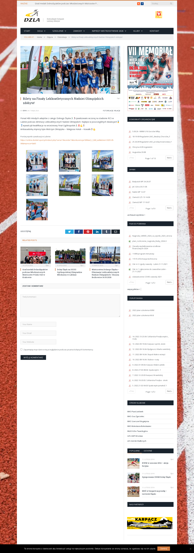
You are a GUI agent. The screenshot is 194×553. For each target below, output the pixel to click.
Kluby (136, 31)
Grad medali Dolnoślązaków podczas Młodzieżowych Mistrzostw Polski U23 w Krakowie (67, 3)
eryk (25, 111)
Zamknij (163, 548)
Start (27, 31)
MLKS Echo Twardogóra (137, 431)
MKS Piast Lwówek (135, 411)
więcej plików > (133, 289)
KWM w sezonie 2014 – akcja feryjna (155, 464)
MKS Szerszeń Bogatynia (138, 421)
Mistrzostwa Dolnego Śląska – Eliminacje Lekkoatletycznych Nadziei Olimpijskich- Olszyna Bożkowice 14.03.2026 (105, 273)
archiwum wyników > (136, 215)
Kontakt (154, 31)
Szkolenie (58, 31)
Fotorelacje (108, 111)
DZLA (40, 31)
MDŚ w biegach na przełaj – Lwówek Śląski (154, 492)
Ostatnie (148, 450)
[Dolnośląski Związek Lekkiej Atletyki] (44, 16)
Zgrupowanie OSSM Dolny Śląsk (156, 477)
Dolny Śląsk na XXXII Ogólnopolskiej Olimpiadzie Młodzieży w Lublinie (69, 272)
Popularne (134, 450)
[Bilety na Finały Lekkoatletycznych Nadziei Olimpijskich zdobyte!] (70, 70)
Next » (169, 158)
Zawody (77, 31)
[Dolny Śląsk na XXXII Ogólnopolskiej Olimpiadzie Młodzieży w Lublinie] (70, 256)
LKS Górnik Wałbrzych (136, 441)
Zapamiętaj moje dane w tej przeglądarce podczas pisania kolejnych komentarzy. (58, 349)
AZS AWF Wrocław (135, 436)
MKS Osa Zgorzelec (135, 416)
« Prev (131, 158)
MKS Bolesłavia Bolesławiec (139, 426)
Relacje (117, 111)
